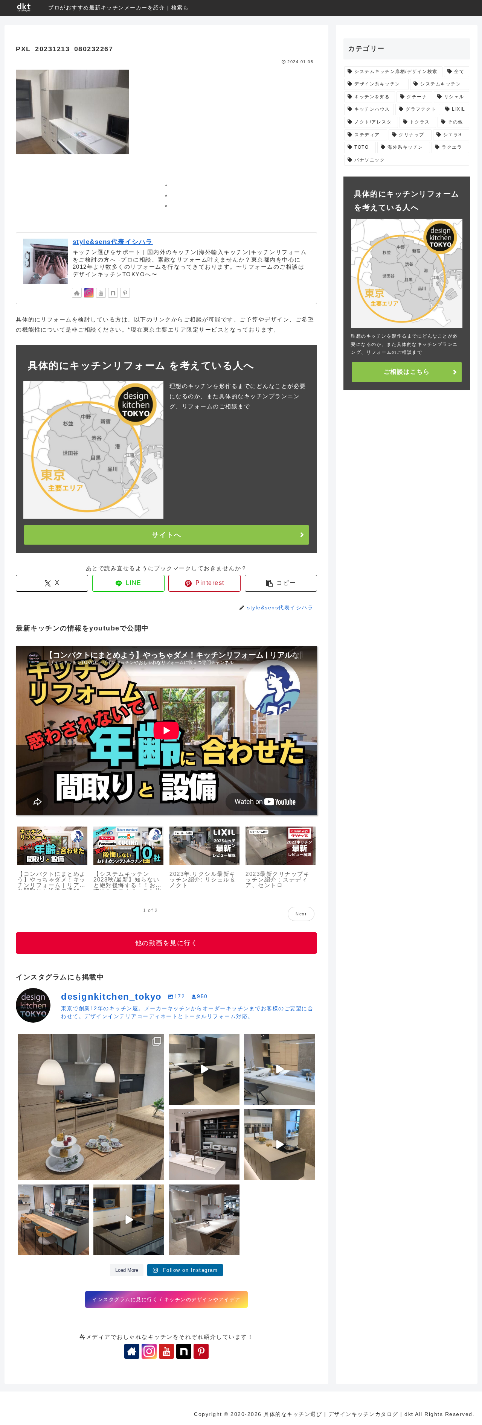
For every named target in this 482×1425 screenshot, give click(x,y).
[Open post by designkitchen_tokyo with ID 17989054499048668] (204, 1069)
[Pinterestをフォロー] (125, 293)
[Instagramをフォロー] (89, 293)
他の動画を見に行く (166, 943)
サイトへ (166, 535)
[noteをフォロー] (113, 293)
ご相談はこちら (407, 371)
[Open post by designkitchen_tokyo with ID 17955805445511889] (53, 1219)
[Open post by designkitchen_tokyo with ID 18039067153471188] (279, 1144)
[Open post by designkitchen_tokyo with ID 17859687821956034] (128, 1219)
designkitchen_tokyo (47, 1041)
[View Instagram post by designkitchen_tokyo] (157, 1173)
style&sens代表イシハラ (113, 241)
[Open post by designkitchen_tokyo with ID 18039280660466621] (279, 1069)
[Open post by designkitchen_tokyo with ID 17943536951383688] (204, 1144)
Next (301, 914)
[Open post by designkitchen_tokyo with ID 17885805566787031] (204, 1219)
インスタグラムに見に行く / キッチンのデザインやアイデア (166, 1299)
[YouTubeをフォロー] (101, 293)
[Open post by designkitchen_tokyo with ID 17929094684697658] (91, 1107)
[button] (281, 583)
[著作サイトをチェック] (77, 293)
